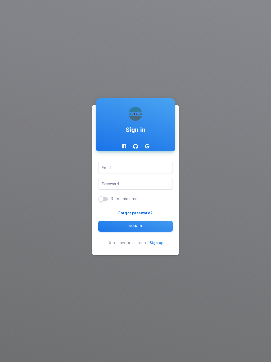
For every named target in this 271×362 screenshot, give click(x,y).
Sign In (135, 226)
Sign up (156, 243)
